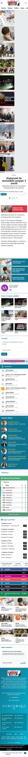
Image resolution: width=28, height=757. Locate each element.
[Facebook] (3, 706)
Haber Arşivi (19, 727)
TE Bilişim (17, 742)
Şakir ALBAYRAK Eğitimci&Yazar (17, 456)
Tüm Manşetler (19, 722)
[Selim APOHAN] (4, 288)
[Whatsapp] (24, 706)
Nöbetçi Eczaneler (8, 715)
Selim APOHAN (13, 287)
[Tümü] (26, 418)
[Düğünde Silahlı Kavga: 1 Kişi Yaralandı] (21, 301)
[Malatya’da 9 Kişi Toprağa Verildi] (21, 327)
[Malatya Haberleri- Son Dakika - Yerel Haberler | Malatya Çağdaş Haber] (13, 3)
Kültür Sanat (13, 738)
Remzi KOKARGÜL (12, 435)
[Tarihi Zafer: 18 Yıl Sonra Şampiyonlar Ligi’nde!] (21, 633)
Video (15, 734)
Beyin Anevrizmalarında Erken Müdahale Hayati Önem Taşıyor (21, 610)
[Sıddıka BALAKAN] (4, 465)
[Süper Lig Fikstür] (26, 519)
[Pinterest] (9, 706)
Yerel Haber (20, 738)
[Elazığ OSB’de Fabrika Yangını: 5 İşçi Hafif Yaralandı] (7, 313)
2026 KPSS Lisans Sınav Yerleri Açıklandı (6, 609)
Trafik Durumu (19, 718)
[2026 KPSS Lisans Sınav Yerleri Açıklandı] (7, 602)
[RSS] (14, 708)
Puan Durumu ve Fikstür (7, 723)
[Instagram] (11, 706)
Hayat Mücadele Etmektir (15, 431)
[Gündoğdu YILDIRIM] (4, 423)
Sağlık (17, 607)
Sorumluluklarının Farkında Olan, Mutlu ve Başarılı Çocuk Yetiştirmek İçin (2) (16, 452)
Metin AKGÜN (11, 449)
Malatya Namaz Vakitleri (7, 719)
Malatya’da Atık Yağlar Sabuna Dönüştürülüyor (6, 625)
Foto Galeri (9, 734)
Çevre (25, 738)
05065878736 (15, 697)
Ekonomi (3, 738)
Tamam (9, 749)
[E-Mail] (10, 290)
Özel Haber (4, 623)
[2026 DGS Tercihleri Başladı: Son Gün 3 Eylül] (21, 618)
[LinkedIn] (14, 706)
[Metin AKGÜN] (4, 451)
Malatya (10, 8)
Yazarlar (21, 734)
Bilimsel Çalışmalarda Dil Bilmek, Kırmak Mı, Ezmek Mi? (17, 459)
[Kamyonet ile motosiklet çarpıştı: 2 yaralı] (14, 192)
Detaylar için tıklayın (14, 514)
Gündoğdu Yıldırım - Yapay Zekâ (16, 424)
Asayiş (22, 8)
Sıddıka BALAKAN (13, 464)
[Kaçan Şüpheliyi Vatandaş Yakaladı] (7, 327)
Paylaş (4, 194)
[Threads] (19, 706)
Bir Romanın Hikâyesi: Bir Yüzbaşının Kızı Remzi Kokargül (16, 438)
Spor (17, 638)
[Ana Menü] (1, 3)
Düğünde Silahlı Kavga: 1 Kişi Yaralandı (20, 307)
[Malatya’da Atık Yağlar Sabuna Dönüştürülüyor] (7, 618)
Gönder (4, 354)
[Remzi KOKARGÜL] (4, 437)
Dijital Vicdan (11, 466)
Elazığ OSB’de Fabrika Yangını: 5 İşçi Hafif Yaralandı (6, 319)
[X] (6, 706)
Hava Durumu (20, 715)
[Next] (22, 706)
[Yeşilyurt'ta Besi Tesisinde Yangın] (21, 313)
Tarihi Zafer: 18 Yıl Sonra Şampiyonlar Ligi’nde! (20, 641)
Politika (16, 8)
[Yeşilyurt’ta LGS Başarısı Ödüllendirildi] (7, 633)
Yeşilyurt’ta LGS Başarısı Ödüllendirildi (6, 640)
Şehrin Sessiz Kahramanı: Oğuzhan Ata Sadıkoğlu (17, 445)
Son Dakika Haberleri (5, 727)
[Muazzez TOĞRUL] (4, 430)
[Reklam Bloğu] (14, 361)
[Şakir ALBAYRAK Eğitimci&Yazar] (4, 458)
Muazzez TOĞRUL (12, 429)
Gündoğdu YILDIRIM (13, 422)
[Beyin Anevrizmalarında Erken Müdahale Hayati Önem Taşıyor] (21, 602)
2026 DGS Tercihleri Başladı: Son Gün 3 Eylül (21, 625)
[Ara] (25, 3)
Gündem (3, 8)
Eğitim (3, 607)
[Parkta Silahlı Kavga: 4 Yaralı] (7, 301)
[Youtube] (17, 706)
